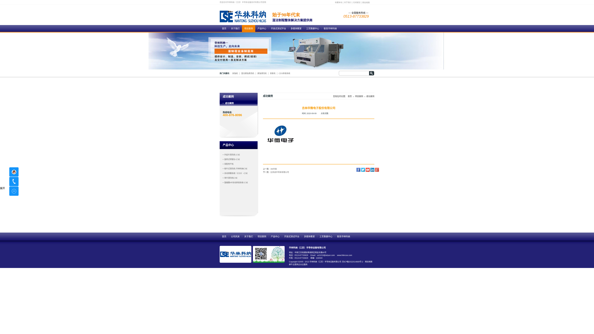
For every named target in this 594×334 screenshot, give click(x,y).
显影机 (272, 73)
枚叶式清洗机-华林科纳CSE (235, 169)
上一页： (270, 169)
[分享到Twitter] (363, 170)
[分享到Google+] (377, 170)
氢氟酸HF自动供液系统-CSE (236, 183)
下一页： (276, 172)
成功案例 (370, 96)
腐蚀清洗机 (262, 73)
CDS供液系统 (284, 73)
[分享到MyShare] (368, 170)
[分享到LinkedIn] (372, 170)
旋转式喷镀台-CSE (232, 159)
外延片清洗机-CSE (232, 155)
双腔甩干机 (229, 164)
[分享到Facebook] (358, 170)
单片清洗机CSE (230, 178)
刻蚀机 (235, 73)
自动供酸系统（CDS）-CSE (236, 173)
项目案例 (359, 96)
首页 (224, 28)
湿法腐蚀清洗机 (247, 73)
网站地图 (368, 262)
